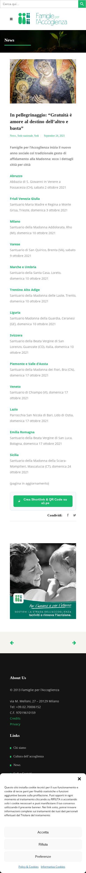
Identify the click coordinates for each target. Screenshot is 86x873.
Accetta (43, 832)
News (13, 135)
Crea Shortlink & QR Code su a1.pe (45, 501)
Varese (15, 244)
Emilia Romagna (22, 432)
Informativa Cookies (53, 867)
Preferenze (43, 856)
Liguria (15, 312)
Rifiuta (43, 844)
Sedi (36, 135)
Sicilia (14, 455)
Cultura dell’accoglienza (28, 756)
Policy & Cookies (29, 867)
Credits (15, 718)
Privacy (15, 724)
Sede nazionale (25, 135)
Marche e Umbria (23, 267)
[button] (79, 779)
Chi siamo (19, 747)
